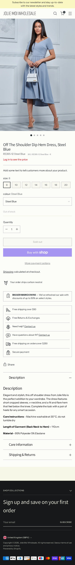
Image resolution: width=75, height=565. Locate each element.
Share (11, 364)
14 (36, 184)
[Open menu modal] (70, 13)
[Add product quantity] (17, 229)
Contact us (29, 326)
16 (46, 184)
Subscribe (66, 522)
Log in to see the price (15, 159)
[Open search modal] (55, 13)
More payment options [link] (37, 263)
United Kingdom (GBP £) (18, 537)
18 (56, 184)
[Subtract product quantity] (6, 229)
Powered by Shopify (12, 548)
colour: (12, 194)
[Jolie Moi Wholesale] (19, 13)
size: (6, 178)
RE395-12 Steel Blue (14, 153)
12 (26, 184)
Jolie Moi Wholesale (28, 542)
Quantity (8, 222)
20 (66, 184)
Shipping (8, 271)
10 (16, 184)
